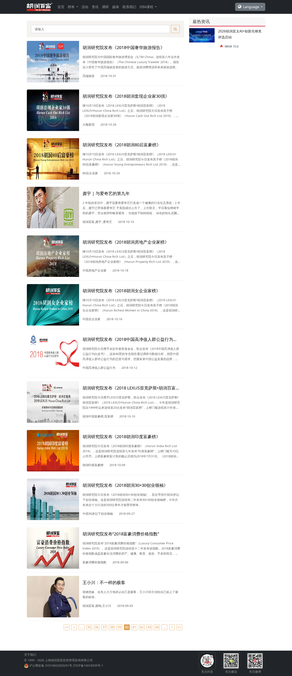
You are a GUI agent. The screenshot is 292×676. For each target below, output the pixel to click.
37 (104, 627)
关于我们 (30, 655)
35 (89, 627)
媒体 (115, 6)
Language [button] (251, 6)
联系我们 (129, 6)
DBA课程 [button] (147, 6)
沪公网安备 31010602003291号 (50, 665)
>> (179, 627)
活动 (84, 6)
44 (157, 627)
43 (149, 627)
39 (119, 627)
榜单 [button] (71, 6)
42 (142, 627)
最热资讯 (201, 21)
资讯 (95, 6)
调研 (105, 6)
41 (134, 627)
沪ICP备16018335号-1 (88, 665)
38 (112, 627)
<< (67, 627)
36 (97, 627)
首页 (61, 6)
